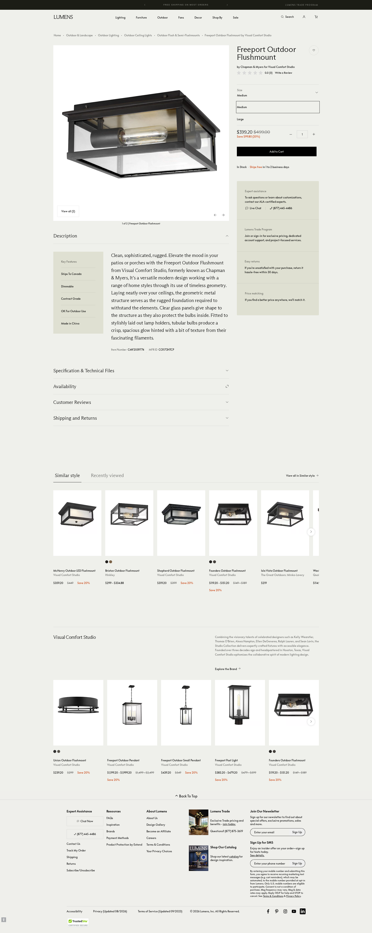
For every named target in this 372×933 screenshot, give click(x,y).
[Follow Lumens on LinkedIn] (303, 911)
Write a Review (283, 72)
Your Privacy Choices (159, 851)
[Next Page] (223, 215)
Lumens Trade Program (301, 5)
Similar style (67, 475)
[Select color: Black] (106, 561)
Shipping (72, 857)
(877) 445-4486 (282, 208)
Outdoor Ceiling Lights (138, 35)
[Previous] (145, 5)
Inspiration (113, 824)
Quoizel (318, 575)
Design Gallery (155, 824)
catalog (234, 856)
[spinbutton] (302, 134)
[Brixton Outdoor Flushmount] (129, 514)
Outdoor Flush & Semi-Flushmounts (178, 35)
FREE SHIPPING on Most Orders (185, 5)
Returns (71, 863)
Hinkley (110, 575)
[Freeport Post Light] (240, 705)
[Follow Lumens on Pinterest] (276, 911)
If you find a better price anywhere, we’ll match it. (275, 299)
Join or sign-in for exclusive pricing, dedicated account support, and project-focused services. (273, 238)
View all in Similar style (300, 475)
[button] (250, 73)
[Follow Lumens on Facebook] (268, 911)
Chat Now (86, 821)
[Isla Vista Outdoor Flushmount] (285, 514)
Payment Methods (117, 838)
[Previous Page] (215, 215)
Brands (110, 831)
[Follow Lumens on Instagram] (285, 911)
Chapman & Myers (252, 66)
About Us (152, 818)
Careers (151, 838)
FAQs (109, 818)
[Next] (227, 5)
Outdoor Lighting (108, 35)
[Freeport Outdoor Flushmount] (141, 133)
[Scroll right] (311, 532)
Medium (242, 107)
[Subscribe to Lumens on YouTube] (294, 911)
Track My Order (76, 850)
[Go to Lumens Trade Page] (198, 822)
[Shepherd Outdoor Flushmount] (181, 514)
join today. (229, 824)
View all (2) (68, 211)
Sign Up (297, 832)
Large (240, 119)
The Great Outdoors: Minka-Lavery (282, 575)
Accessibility (74, 911)
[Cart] (316, 17)
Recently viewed (107, 475)
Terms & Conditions (158, 844)
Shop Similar (80, 552)
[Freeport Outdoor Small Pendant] (186, 705)
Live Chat (255, 208)
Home (57, 35)
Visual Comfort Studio (281, 66)
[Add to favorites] (314, 50)
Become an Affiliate (158, 831)
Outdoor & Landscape (79, 35)
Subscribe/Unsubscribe (81, 870)
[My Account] (304, 17)
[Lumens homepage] (63, 17)
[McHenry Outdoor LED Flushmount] (77, 514)
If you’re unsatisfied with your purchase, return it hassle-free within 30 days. (274, 270)
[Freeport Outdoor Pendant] (132, 705)
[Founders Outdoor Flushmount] (233, 514)
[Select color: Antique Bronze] (214, 561)
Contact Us (73, 843)
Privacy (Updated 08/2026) (110, 911)
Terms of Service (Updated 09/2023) (160, 911)
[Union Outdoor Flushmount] (78, 705)
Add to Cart (276, 151)
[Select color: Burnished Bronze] (110, 561)
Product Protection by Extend (124, 844)
